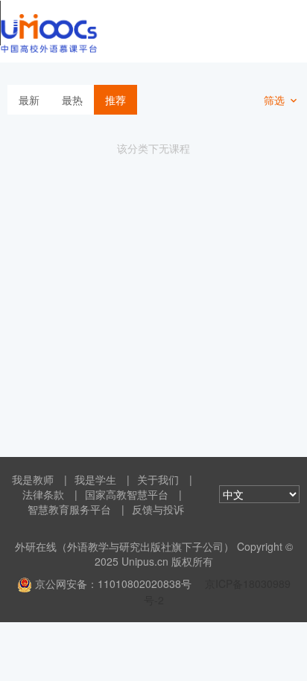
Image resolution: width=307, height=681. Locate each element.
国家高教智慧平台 (126, 494)
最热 (72, 99)
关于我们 (158, 479)
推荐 (115, 99)
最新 (29, 99)
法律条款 (43, 494)
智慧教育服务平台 (69, 509)
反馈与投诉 (158, 509)
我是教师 (33, 479)
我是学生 (95, 479)
